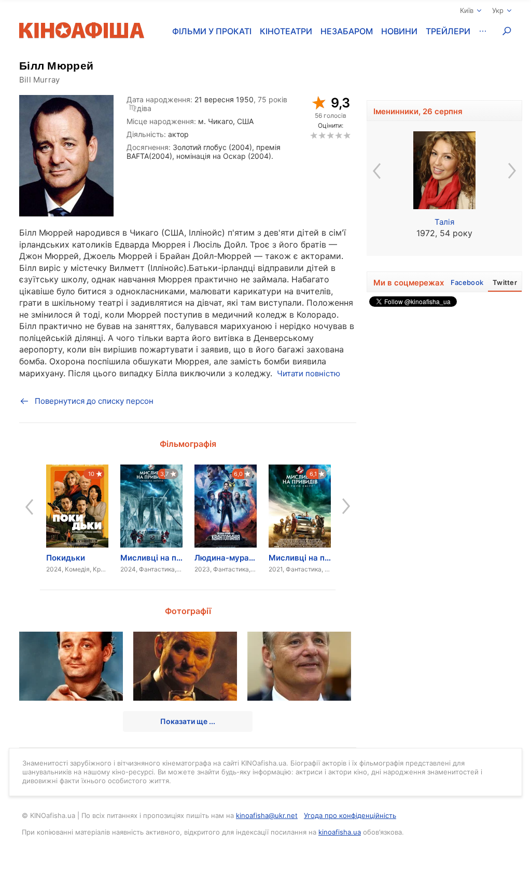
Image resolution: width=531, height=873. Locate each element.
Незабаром (346, 31)
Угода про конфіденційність (350, 815)
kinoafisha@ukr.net (267, 815)
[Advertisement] (444, 467)
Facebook (467, 282)
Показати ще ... (187, 721)
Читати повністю (308, 373)
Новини (399, 31)
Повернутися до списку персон (94, 401)
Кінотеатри (286, 31)
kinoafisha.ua (339, 832)
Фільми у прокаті (211, 31)
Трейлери (448, 31)
